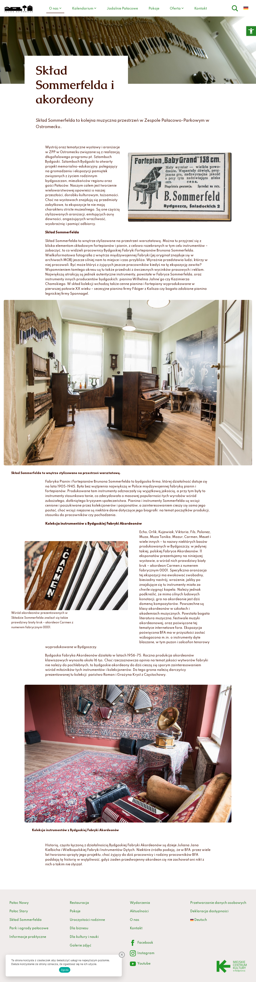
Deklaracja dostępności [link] (209, 911)
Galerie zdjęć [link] (80, 945)
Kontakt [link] (200, 8)
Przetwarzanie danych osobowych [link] (218, 903)
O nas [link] (53, 8)
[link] (251, 31)
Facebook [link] (141, 943)
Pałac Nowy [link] (19, 903)
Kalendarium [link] (82, 8)
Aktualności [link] (139, 911)
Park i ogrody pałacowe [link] (28, 928)
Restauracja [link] (79, 903)
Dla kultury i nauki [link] (84, 937)
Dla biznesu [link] (79, 928)
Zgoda (64, 969)
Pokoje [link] (154, 8)
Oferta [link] (175, 8)
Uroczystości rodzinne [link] (87, 920)
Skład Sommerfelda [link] (25, 920)
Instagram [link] (142, 954)
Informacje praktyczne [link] (27, 937)
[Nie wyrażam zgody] (122, 955)
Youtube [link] (140, 964)
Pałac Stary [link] (18, 911)
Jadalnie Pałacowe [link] (122, 8)
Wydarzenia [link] (140, 903)
